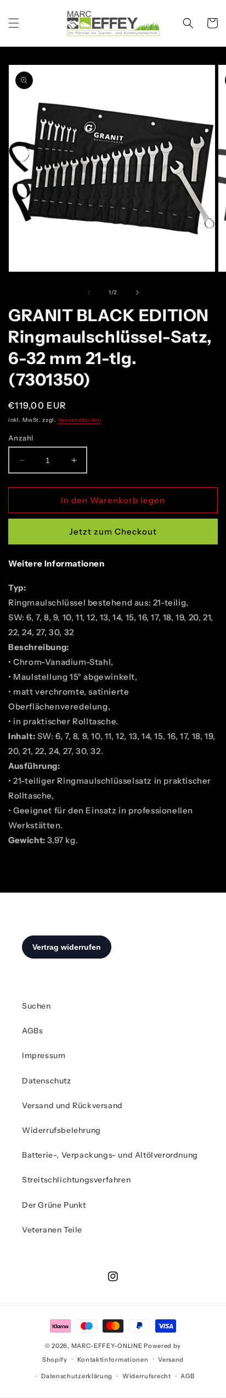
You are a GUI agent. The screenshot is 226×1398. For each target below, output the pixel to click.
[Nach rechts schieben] (137, 292)
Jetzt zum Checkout (113, 531)
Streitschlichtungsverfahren (76, 1180)
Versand (171, 1359)
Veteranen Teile (52, 1230)
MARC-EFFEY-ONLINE (107, 1346)
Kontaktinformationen (113, 1359)
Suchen (36, 1006)
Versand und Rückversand (72, 1105)
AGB (187, 1376)
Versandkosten (79, 419)
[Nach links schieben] (89, 292)
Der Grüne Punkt (54, 1205)
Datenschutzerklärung (76, 1376)
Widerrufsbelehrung (61, 1130)
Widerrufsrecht (146, 1376)
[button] (14, 23)
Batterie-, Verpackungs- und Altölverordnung (110, 1155)
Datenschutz (46, 1081)
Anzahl (20, 437)
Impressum (43, 1055)
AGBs (32, 1031)
